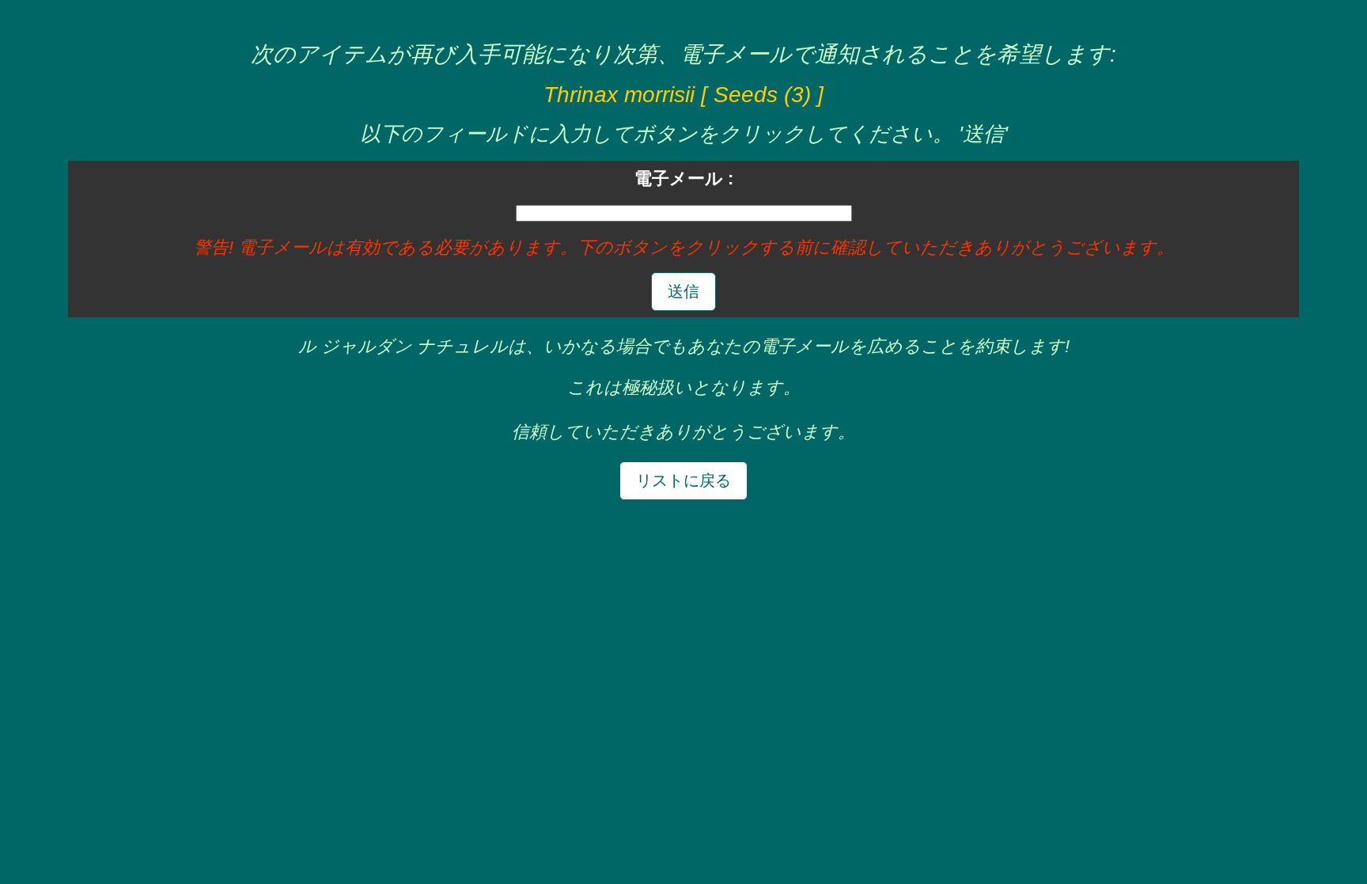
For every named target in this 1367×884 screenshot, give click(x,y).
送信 (683, 291)
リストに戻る (683, 480)
